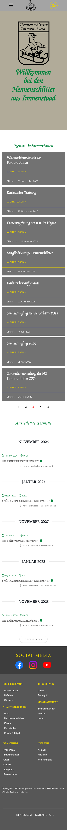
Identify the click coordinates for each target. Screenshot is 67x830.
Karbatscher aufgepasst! (23, 283)
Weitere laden (33, 639)
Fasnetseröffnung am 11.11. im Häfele (31, 222)
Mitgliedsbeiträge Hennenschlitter (30, 253)
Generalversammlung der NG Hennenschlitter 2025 (27, 376)
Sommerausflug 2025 (21, 343)
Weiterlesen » (16, 171)
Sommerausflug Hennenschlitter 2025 (32, 313)
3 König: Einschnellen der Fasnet (26, 500)
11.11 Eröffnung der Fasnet (20, 461)
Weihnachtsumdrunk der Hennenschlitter (24, 160)
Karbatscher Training (21, 192)
